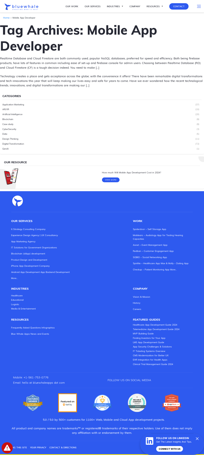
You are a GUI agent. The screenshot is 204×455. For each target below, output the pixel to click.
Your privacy (38, 447)
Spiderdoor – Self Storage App (149, 229)
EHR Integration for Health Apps (150, 359)
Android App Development (25, 272)
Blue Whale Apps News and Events (30, 333)
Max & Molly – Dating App (175, 263)
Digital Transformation (13, 144)
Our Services (93, 6)
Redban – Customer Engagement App (153, 251)
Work (137, 221)
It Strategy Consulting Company (28, 229)
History (136, 302)
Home (6, 17)
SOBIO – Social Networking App (150, 257)
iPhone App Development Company (30, 265)
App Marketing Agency (23, 241)
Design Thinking (10, 139)
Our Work (72, 6)
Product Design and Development (29, 259)
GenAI (5, 148)
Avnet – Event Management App (150, 245)
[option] (102, 173)
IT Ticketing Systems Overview (149, 351)
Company (134, 6)
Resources (153, 6)
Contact (179, 6)
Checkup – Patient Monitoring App (151, 269)
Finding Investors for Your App (149, 338)
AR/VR (5, 109)
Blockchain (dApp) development (28, 253)
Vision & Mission (141, 296)
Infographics (48, 327)
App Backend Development (55, 272)
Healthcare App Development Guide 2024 (155, 324)
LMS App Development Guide (148, 342)
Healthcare (17, 295)
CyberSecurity (9, 129)
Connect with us (169, 448)
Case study (7, 124)
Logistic (15, 304)
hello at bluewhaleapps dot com (43, 382)
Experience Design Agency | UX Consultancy (34, 235)
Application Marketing (13, 104)
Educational (17, 299)
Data (4, 134)
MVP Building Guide (143, 333)
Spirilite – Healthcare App (146, 263)
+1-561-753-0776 (36, 377)
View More (111, 180)
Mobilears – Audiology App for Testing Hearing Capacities (158, 237)
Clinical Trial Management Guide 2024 (153, 364)
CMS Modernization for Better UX (150, 355)
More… (14, 278)
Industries (113, 6)
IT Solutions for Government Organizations (34, 247)
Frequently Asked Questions (26, 327)
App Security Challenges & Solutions (152, 346)
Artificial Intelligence (12, 114)
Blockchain (7, 119)
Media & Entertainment (23, 308)
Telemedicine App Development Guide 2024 (156, 329)
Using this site (18, 447)
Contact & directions (62, 447)
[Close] (197, 438)
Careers (137, 309)
